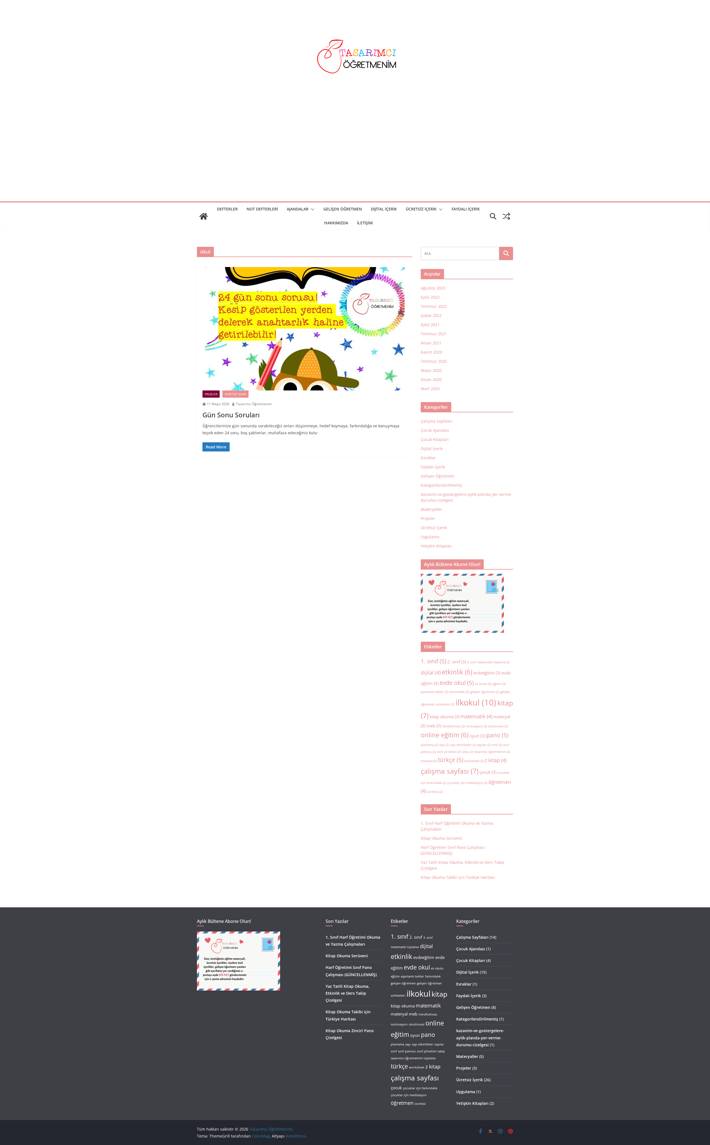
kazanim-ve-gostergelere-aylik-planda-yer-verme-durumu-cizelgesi (480, 1037)
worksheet (474, 761)
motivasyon (476, 726)
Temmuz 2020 (434, 361)
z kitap (496, 760)
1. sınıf (433, 661)
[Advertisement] (355, 160)
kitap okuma (444, 716)
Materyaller (431, 509)
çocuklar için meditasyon (467, 783)
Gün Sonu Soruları (231, 414)
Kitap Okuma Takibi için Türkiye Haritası (458, 877)
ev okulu (483, 684)
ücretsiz (435, 792)
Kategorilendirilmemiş (441, 485)
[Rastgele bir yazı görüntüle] (506, 216)
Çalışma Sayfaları (437, 421)
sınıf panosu (407, 1051)
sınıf (497, 745)
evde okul (457, 683)
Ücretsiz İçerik (421, 209)
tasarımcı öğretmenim (492, 752)
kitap (439, 994)
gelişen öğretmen (484, 692)
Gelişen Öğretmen (342, 209)
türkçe (450, 760)
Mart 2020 (430, 388)
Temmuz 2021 (434, 333)
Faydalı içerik (466, 209)
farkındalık (459, 692)
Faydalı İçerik (433, 466)
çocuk (488, 772)
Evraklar (428, 457)
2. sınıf (456, 661)
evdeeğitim (486, 673)
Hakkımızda (336, 222)
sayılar (484, 745)
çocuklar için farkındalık (420, 1088)
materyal (399, 1014)
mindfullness (453, 726)
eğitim (499, 684)
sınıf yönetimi (449, 752)
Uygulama (430, 536)
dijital (431, 672)
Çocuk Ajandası (435, 430)
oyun (477, 735)
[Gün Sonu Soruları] (304, 328)
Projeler (211, 394)
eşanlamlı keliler (434, 692)
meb (434, 725)
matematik (476, 716)
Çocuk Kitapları (435, 439)
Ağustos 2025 (433, 288)
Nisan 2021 (431, 343)
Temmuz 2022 (434, 306)
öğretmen (402, 1103)
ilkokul (476, 702)
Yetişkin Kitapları (436, 546)
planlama (429, 745)
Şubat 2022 (431, 315)
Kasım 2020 (431, 352)
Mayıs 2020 (431, 370)
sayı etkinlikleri (463, 745)
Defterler (227, 209)
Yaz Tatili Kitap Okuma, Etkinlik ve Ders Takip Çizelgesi (347, 993)
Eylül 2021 (430, 324)
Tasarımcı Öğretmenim (254, 404)
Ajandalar (297, 209)
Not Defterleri (262, 209)
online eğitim (444, 734)
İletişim (365, 222)
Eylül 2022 (430, 297)
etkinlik (457, 671)
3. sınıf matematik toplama (488, 662)
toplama (429, 761)
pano (497, 735)
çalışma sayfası (449, 771)
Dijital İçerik (384, 209)
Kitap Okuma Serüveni (441, 838)
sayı (444, 745)
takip (467, 752)
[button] (311, 209)
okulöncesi (498, 726)
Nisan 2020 (431, 379)
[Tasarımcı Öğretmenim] (203, 216)
